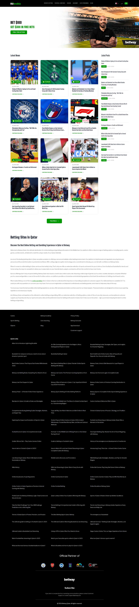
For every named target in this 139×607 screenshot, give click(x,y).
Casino (69, 3)
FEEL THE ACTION (19, 32)
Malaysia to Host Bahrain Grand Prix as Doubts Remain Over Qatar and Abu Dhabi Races (84, 129)
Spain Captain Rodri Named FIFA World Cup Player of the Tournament (83, 207)
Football (104, 66)
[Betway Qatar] (16, 3)
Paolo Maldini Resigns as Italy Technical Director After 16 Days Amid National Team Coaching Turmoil (53, 130)
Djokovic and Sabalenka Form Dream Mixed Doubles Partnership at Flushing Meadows (83, 90)
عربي (122, 3)
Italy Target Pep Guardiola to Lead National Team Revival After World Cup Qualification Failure (23, 208)
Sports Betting (48, 3)
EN (126, 3)
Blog (91, 3)
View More (53, 221)
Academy (75, 3)
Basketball (104, 98)
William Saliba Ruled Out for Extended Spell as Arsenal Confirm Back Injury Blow (54, 168)
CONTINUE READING (17, 94)
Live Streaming (84, 3)
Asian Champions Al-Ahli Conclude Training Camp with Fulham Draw (53, 90)
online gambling (37, 281)
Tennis (103, 88)
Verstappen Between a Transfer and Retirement (24, 167)
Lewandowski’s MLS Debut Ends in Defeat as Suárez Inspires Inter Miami (83, 168)
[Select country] (117, 3)
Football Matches (60, 3)
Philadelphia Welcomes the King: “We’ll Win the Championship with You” (24, 129)
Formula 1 (104, 120)
